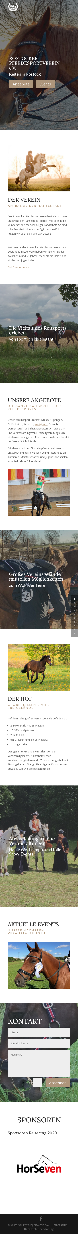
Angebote (21, 84)
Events (45, 84)
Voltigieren (41, 424)
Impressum (60, 1225)
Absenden (58, 1082)
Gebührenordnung (18, 267)
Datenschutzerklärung (39, 1229)
